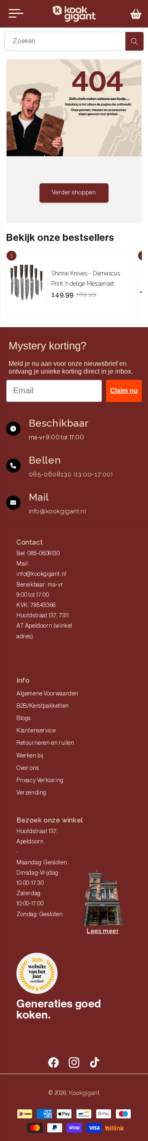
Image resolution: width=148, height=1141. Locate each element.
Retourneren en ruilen (45, 743)
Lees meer (102, 931)
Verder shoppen (74, 192)
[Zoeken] (134, 41)
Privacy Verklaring (40, 780)
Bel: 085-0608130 (38, 554)
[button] (136, 14)
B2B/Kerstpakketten (42, 706)
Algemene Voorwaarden (47, 694)
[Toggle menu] (16, 13)
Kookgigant (84, 1093)
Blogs (23, 718)
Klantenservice (36, 731)
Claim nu (124, 390)
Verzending (31, 793)
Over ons (27, 768)
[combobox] (74, 41)
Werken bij (30, 756)
